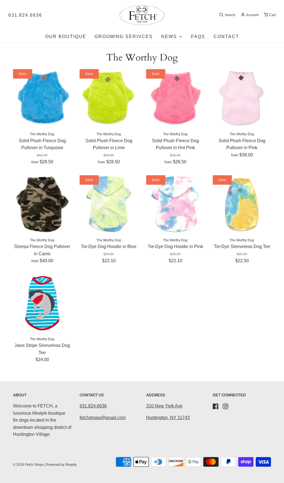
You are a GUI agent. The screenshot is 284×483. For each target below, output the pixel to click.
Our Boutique (65, 36)
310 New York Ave (164, 406)
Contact (226, 36)
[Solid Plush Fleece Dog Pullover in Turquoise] (42, 98)
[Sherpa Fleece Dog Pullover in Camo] (42, 204)
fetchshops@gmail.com (103, 417)
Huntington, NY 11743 (168, 417)
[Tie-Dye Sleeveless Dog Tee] (242, 204)
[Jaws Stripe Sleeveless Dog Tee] (42, 303)
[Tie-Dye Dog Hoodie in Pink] (175, 204)
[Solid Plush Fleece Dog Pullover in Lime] (109, 98)
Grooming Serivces (124, 36)
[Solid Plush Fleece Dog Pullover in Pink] (242, 98)
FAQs (198, 36)
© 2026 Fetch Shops (28, 465)
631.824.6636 (25, 15)
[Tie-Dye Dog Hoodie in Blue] (109, 204)
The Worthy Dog (42, 134)
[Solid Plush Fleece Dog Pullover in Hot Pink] (175, 98)
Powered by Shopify (61, 465)
